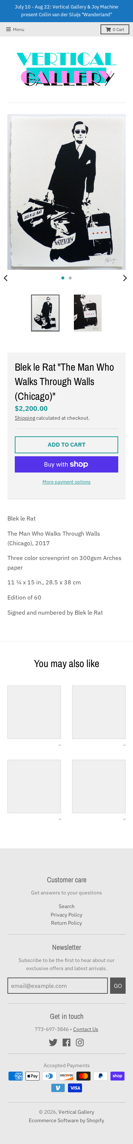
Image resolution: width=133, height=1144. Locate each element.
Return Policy (66, 923)
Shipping (25, 418)
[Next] (125, 278)
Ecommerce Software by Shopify (66, 1120)
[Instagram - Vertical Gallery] (79, 1042)
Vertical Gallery (76, 1112)
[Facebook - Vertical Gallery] (66, 1042)
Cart (118, 29)
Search (67, 906)
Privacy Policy (66, 914)
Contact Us (85, 1029)
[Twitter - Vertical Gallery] (53, 1042)
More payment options (66, 482)
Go (118, 985)
